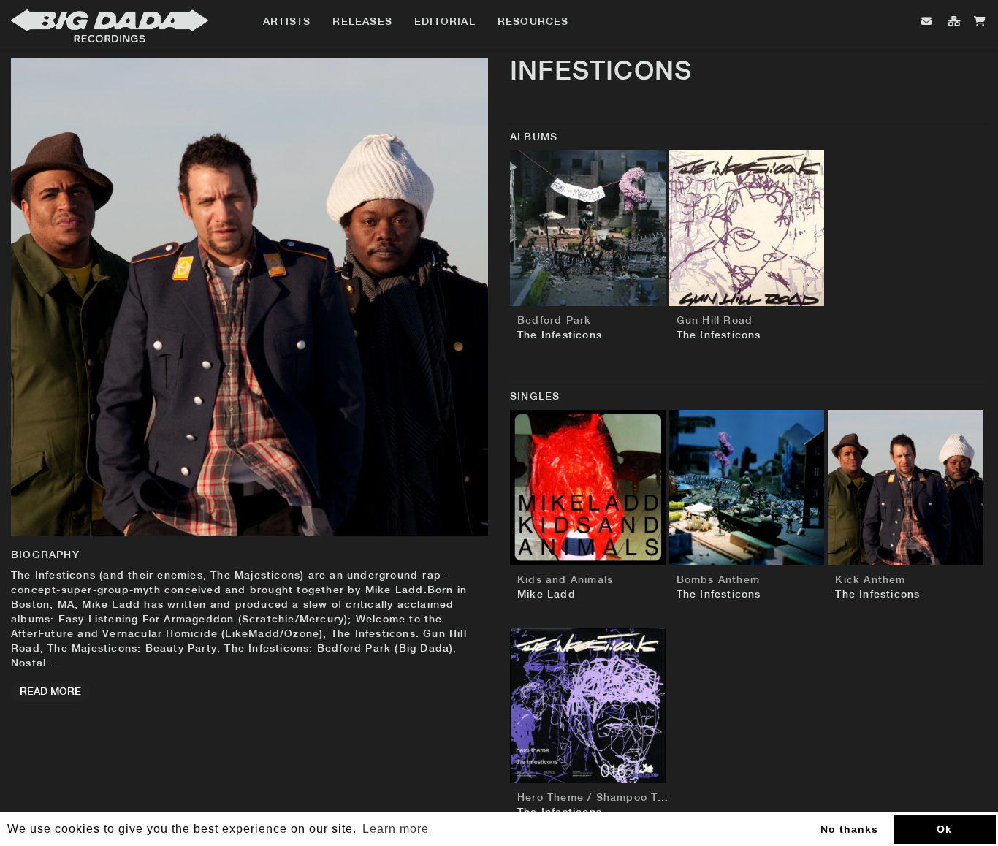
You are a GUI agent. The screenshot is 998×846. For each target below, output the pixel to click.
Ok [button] (944, 829)
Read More (50, 692)
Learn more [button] (395, 829)
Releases (362, 22)
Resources (533, 22)
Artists (287, 22)
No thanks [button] (849, 829)
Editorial (445, 22)
